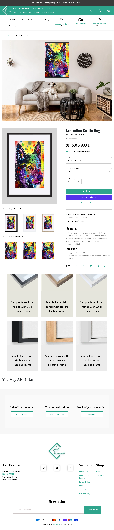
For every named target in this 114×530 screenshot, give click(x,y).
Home (10, 36)
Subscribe (92, 510)
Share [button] (70, 266)
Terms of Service (86, 490)
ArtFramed (56, 524)
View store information (77, 221)
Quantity (72, 179)
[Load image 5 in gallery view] (11, 250)
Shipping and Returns (84, 476)
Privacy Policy (84, 482)
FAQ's (81, 486)
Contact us (92, 414)
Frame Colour (74, 168)
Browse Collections (57, 414)
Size (70, 157)
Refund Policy (84, 494)
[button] (99, 10)
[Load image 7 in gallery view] (48, 250)
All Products (100, 471)
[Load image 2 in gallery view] (29, 223)
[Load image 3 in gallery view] (48, 223)
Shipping (69, 151)
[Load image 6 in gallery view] (29, 250)
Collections (100, 475)
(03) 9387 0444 (8, 474)
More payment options (88, 203)
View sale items (22, 414)
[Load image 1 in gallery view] (11, 223)
